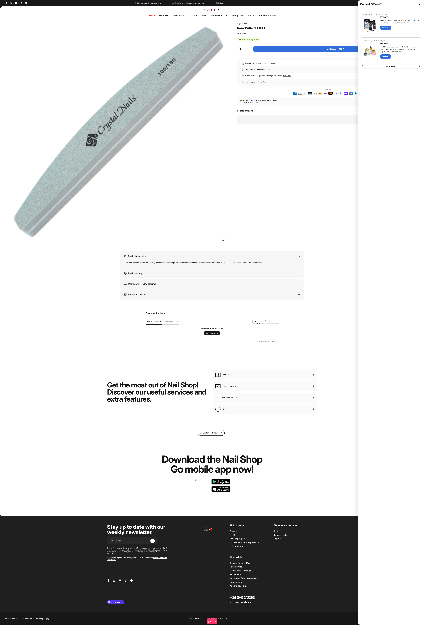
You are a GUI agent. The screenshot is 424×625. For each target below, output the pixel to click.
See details (287, 76)
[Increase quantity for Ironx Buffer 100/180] (248, 49)
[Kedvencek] (223, 240)
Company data (280, 535)
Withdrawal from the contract (243, 578)
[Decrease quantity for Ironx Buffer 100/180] (239, 49)
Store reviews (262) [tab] (170, 322)
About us (277, 539)
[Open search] (255, 322)
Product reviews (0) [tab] (154, 322)
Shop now (385, 28)
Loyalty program (237, 539)
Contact (233, 531)
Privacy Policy (236, 567)
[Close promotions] (420, 4)
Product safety (236, 582)
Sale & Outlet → (391, 66)
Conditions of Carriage (240, 570)
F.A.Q (232, 535)
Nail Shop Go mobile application (244, 542)
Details (273, 63)
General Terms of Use (240, 563)
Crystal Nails (242, 23)
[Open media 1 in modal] (116, 133)
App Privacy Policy (238, 586)
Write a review (212, 333)
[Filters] (261, 322)
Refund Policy (236, 574)
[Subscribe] (152, 541)
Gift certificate (236, 546)
